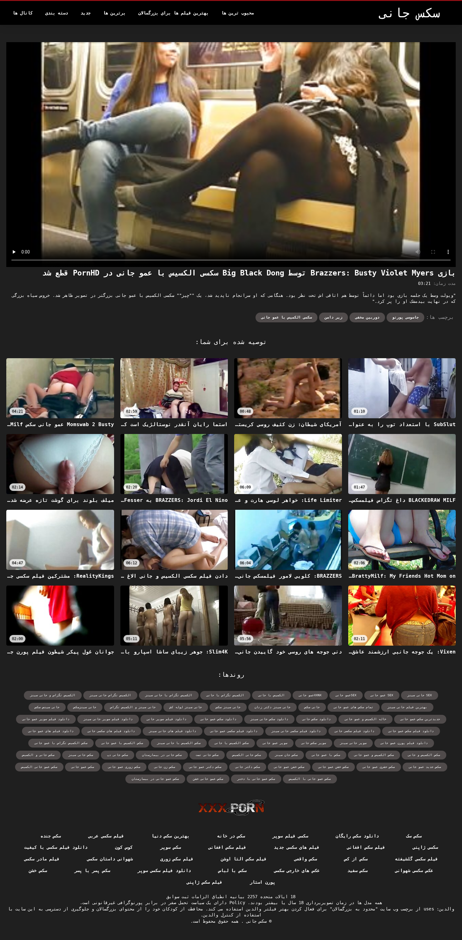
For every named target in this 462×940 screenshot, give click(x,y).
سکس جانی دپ (117, 755)
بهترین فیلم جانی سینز (407, 707)
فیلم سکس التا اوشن (244, 858)
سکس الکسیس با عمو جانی (122, 743)
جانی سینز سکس (228, 707)
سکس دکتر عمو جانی (205, 767)
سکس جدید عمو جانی (425, 767)
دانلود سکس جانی (316, 719)
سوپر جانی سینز (353, 743)
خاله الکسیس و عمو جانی (365, 719)
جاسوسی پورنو (405, 317)
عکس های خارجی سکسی (297, 870)
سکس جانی (255, 921)
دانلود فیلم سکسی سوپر (164, 870)
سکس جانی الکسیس (247, 755)
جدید (85, 12)
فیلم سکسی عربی (106, 835)
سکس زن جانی (164, 767)
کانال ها (23, 12)
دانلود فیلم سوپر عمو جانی (45, 719)
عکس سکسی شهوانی (414, 870)
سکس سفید (357, 870)
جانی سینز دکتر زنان (272, 707)
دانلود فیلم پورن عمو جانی (404, 743)
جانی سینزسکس (85, 707)
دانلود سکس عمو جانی (218, 719)
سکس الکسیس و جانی (424, 755)
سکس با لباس (232, 870)
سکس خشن (38, 870)
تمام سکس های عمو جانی (353, 707)
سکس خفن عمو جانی (289, 767)
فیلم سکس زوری (176, 858)
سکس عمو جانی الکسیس (39, 767)
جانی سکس (312, 707)
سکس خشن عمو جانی (333, 767)
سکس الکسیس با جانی (232, 743)
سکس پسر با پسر (92, 870)
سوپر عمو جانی (275, 743)
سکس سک (413, 835)
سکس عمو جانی (82, 767)
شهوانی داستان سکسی (110, 858)
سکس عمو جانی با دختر (256, 779)
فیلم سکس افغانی (366, 847)
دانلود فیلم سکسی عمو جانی (233, 731)
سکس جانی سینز (81, 755)
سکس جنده (51, 835)
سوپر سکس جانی (313, 743)
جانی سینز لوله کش (186, 707)
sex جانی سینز (419, 695)
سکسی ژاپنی (425, 847)
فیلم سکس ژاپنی (204, 882)
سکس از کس (355, 858)
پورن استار (262, 882)
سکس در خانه (231, 835)
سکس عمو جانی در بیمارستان (155, 779)
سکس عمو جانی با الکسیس (310, 779)
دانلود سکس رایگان (357, 835)
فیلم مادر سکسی (42, 858)
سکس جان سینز (286, 755)
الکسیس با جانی (271, 695)
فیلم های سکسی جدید (296, 847)
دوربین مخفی (367, 317)
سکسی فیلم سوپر (290, 835)
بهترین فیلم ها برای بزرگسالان (173, 12)
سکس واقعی (305, 858)
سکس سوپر (170, 847)
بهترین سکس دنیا (170, 835)
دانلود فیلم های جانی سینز (172, 731)
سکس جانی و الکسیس (38, 755)
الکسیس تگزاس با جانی (225, 695)
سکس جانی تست (207, 755)
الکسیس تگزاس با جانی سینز (168, 695)
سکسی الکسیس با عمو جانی (286, 317)
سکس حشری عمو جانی (379, 767)
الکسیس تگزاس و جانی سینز (52, 695)
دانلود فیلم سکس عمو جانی (411, 731)
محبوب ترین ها (237, 12)
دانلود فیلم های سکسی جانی (111, 731)
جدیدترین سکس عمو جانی (420, 719)
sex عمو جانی (382, 695)
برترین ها (114, 12)
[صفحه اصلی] (231, 807)
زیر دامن (333, 317)
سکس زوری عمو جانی (124, 767)
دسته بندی (56, 12)
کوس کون (124, 847)
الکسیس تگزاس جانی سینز (110, 695)
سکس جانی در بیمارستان (162, 755)
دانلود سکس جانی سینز (269, 719)
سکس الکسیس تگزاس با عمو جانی (61, 743)
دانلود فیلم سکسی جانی (354, 731)
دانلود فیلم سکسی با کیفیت (55, 847)
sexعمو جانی (346, 695)
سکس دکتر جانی (247, 767)
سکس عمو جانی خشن (208, 779)
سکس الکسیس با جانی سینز (179, 743)
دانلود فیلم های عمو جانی (51, 731)
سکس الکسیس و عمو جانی (374, 755)
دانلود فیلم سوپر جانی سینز (108, 719)
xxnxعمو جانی (310, 695)
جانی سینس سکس (47, 707)
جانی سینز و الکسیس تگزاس (133, 707)
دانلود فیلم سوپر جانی (166, 719)
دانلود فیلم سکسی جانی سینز (296, 731)
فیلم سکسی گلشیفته (416, 858)
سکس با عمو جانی (326, 755)
